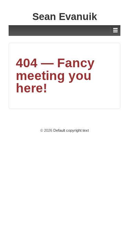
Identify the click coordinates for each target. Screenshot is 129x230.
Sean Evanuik (64, 16)
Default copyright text (70, 130)
